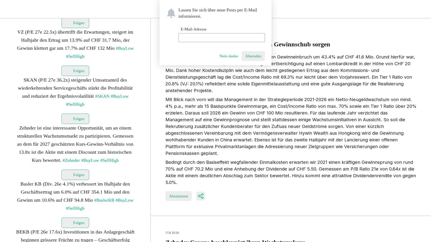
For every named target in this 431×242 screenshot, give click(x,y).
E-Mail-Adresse (194, 29)
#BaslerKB (104, 200)
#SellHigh (75, 56)
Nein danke (229, 56)
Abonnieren (178, 196)
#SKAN (102, 96)
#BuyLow (125, 48)
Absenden (253, 56)
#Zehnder (71, 160)
